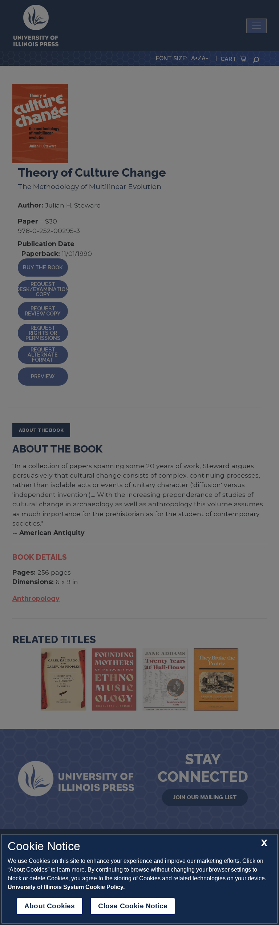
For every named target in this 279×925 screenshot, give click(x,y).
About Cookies (49, 906)
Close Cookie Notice (132, 906)
